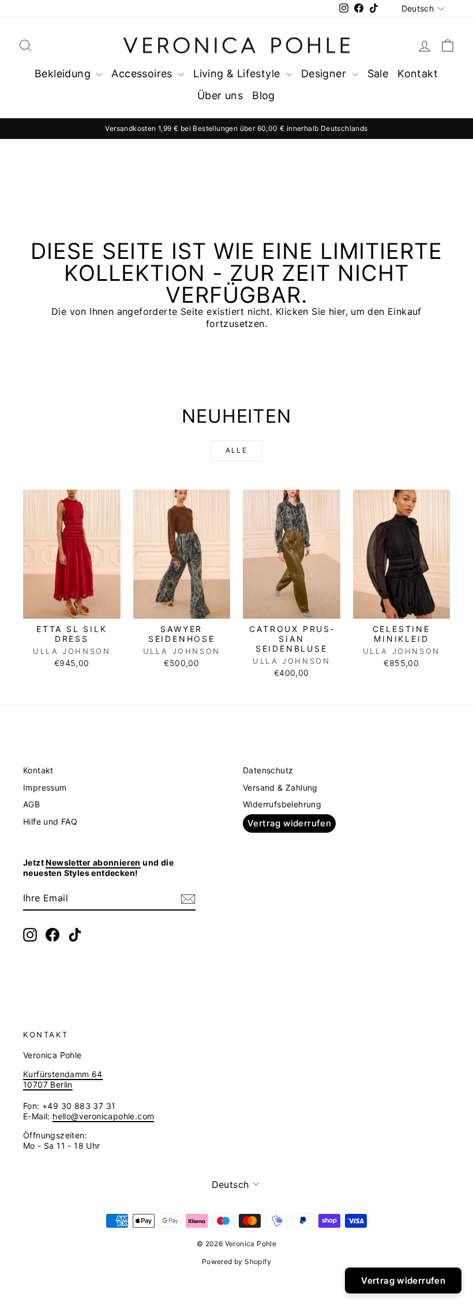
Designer (325, 73)
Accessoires (143, 73)
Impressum (45, 787)
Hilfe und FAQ (50, 821)
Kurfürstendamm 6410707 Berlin (63, 1079)
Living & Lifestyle (238, 73)
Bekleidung (64, 73)
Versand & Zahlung (280, 787)
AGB (31, 804)
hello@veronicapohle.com (103, 1116)
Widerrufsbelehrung (282, 804)
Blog (263, 95)
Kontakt (417, 73)
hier (337, 311)
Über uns (220, 95)
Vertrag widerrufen (289, 823)
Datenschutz (268, 770)
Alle (237, 450)
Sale (378, 73)
